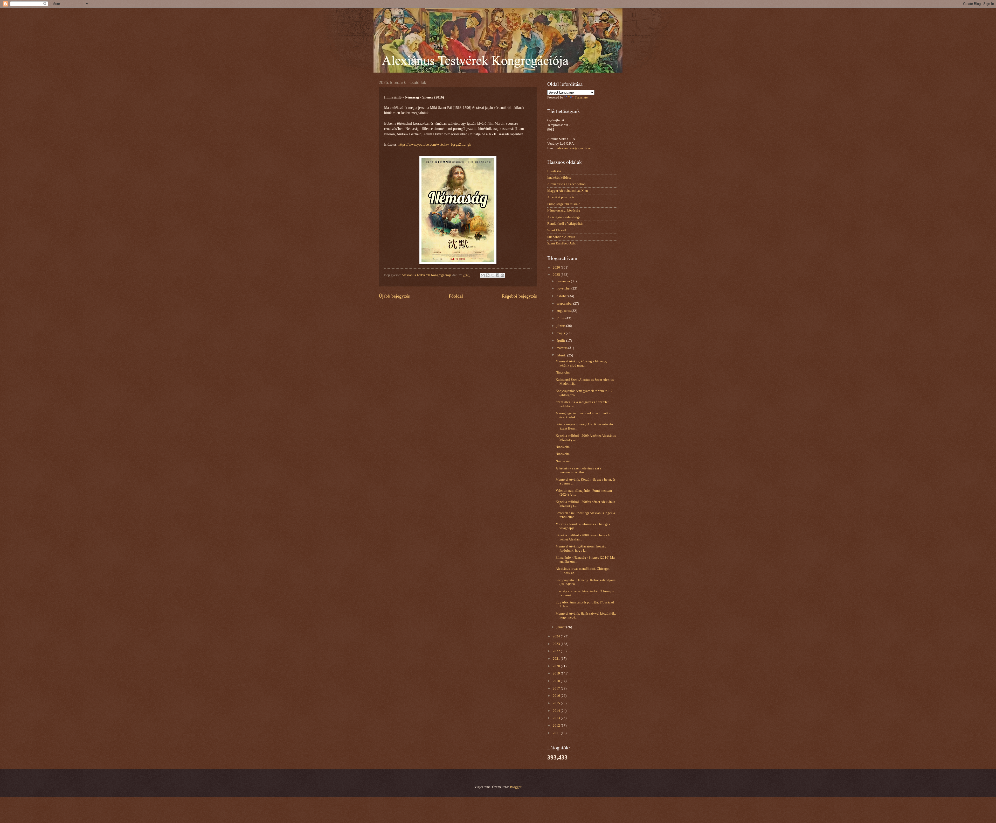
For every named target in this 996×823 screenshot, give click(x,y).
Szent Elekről (556, 230)
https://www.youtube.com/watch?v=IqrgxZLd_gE (435, 144)
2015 (557, 703)
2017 (557, 688)
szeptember (565, 303)
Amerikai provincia (561, 197)
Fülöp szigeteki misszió (563, 204)
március (562, 348)
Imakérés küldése (559, 177)
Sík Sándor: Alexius (561, 237)
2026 (557, 267)
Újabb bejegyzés (394, 296)
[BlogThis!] (487, 275)
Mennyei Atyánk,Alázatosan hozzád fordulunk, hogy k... (581, 548)
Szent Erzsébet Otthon (562, 243)
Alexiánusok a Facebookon (566, 184)
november (564, 288)
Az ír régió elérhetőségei (564, 217)
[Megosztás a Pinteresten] (502, 275)
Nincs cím (563, 372)
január (561, 627)
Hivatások (554, 171)
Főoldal (456, 296)
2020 (557, 666)
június (561, 326)
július (561, 318)
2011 (557, 733)
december (564, 281)
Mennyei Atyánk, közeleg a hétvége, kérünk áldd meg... (581, 363)
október (562, 296)
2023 (557, 644)
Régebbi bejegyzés (519, 296)
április (561, 340)
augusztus (564, 311)
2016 (557, 696)
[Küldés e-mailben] (482, 275)
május (561, 333)
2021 (557, 658)
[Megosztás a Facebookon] (497, 275)
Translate (581, 97)
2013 (557, 718)
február (562, 355)
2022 (557, 651)
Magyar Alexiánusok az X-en (567, 191)
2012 (557, 725)
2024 (557, 636)
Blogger (515, 787)
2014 (557, 711)
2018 (557, 681)
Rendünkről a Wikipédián (565, 224)
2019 (557, 673)
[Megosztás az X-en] (492, 275)
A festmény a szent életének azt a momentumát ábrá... (578, 470)
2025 (557, 275)
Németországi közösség (563, 210)
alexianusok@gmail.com (574, 148)
